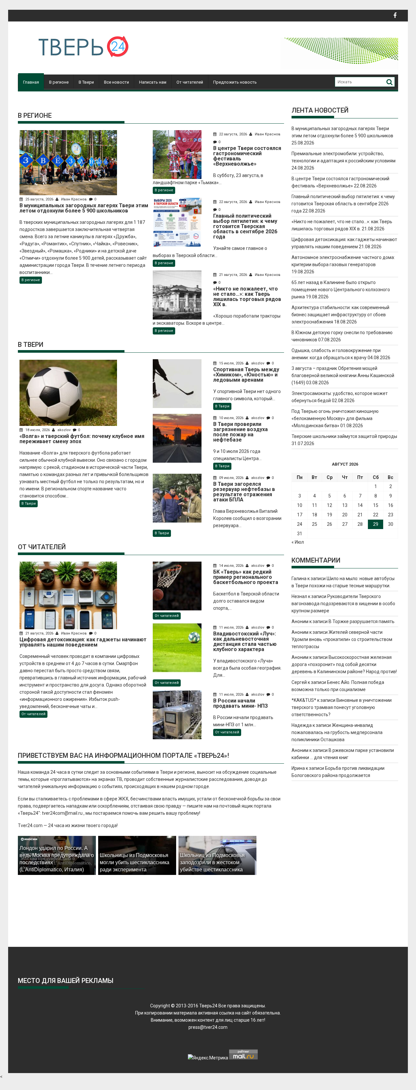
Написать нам (152, 82)
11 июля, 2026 (231, 627)
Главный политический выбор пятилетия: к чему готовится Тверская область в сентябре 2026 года (343, 203)
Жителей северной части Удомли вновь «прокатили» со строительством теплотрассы (342, 639)
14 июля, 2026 (231, 566)
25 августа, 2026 (39, 199)
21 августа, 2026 (233, 275)
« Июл (298, 542)
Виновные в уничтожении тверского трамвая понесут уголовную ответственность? (342, 707)
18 (314, 514)
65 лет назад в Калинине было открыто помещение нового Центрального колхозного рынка (341, 289)
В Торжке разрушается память (362, 621)
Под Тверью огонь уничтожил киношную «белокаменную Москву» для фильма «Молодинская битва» (335, 418)
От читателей (189, 82)
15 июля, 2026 (231, 363)
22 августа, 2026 (233, 134)
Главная (31, 82)
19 (329, 514)
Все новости (116, 82)
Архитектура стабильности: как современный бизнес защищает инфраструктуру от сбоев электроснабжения (340, 314)
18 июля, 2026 (37, 430)
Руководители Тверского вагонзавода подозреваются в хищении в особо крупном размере (343, 603)
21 (360, 514)
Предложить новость (235, 82)
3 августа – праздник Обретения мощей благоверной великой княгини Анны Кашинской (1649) (343, 375)
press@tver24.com (208, 1027)
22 (375, 514)
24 (299, 524)
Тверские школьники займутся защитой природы (344, 436)
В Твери (86, 82)
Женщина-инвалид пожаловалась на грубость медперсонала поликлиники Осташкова (337, 732)
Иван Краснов (74, 199)
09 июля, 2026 (231, 478)
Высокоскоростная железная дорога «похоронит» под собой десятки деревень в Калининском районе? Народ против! (344, 664)
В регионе (59, 82)
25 (314, 524)
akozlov (64, 430)
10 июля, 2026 (231, 418)
